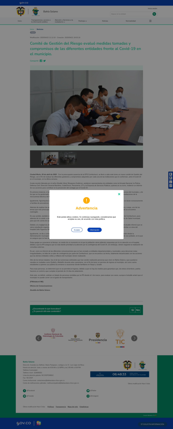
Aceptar (77, 230)
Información (94, 230)
